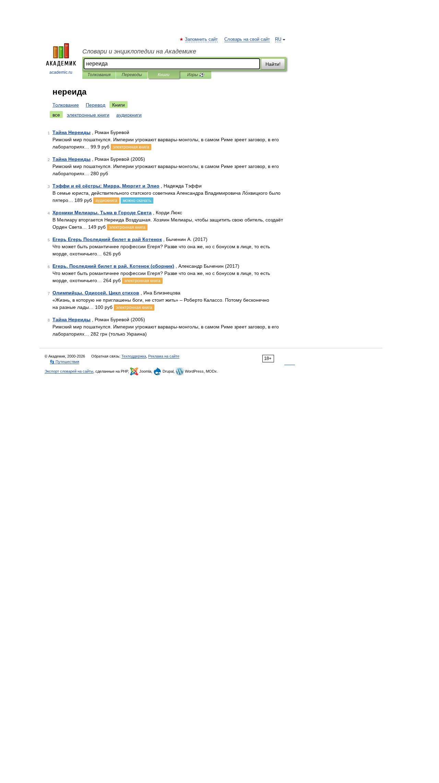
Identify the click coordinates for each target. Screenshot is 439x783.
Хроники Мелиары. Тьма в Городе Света (102, 212)
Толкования (98, 74)
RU (278, 39)
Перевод (95, 105)
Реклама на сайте (163, 356)
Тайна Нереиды (71, 132)
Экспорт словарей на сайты (69, 371)
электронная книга (131, 147)
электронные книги (88, 115)
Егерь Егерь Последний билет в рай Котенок (107, 239)
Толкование (65, 105)
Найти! (273, 64)
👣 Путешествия (64, 362)
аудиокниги (129, 115)
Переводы (132, 74)
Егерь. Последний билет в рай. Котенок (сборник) (113, 266)
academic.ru (60, 72)
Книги (163, 74)
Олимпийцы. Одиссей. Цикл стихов (95, 293)
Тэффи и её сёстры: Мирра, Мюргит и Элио (105, 186)
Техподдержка (133, 356)
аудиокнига (106, 200)
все (56, 115)
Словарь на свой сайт (247, 39)
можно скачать (137, 200)
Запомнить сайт (202, 39)
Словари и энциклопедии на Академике (139, 51)
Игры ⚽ (195, 74)
